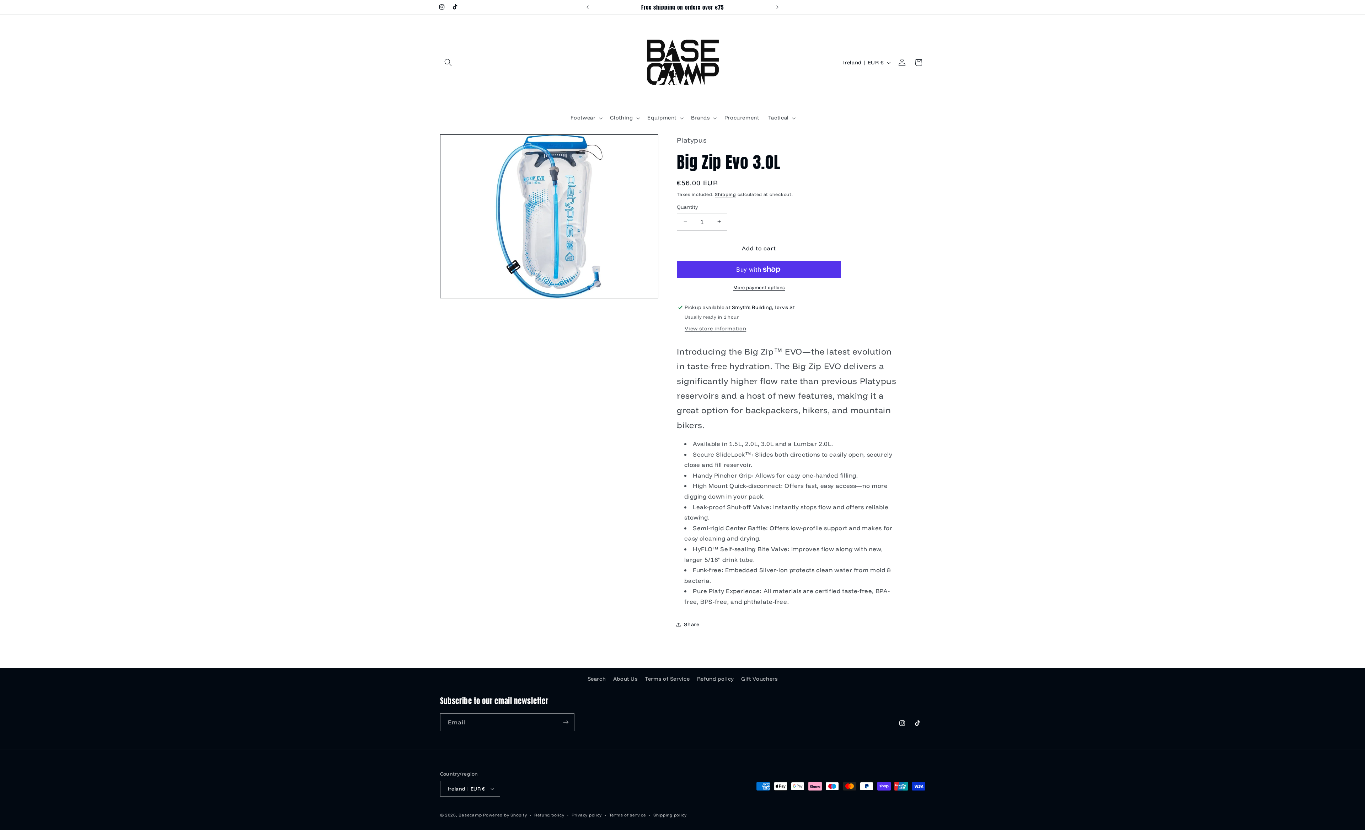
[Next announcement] (777, 7)
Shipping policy (670, 815)
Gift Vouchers (759, 678)
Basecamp (470, 815)
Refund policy (715, 678)
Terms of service (627, 815)
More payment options (759, 287)
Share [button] (691, 624)
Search (597, 678)
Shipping (725, 194)
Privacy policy (587, 815)
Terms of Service (667, 678)
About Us (625, 678)
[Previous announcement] (587, 7)
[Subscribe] (565, 722)
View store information (715, 328)
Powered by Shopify (505, 815)
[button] (448, 62)
